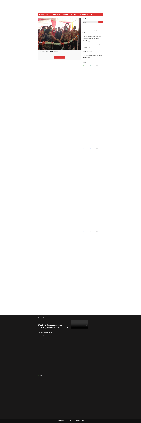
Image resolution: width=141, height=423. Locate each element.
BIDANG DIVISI (56, 14)
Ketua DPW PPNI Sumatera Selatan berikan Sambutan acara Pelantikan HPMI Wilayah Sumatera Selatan (93, 31)
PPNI (91, 14)
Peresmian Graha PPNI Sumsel (48, 52)
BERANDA (41, 14)
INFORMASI (73, 14)
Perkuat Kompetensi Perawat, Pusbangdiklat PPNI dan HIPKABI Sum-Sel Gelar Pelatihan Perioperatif (92, 38)
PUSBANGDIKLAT (84, 14)
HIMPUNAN (66, 14)
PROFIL (48, 14)
